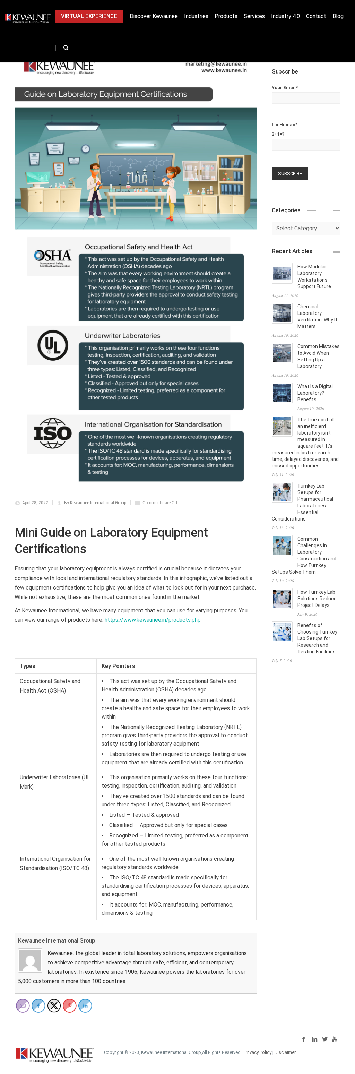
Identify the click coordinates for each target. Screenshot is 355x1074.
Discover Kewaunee (154, 16)
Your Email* (285, 87)
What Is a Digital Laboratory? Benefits (315, 393)
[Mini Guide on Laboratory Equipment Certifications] (136, 272)
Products (226, 16)
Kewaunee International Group (56, 940)
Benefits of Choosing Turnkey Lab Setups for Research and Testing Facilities (317, 638)
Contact (316, 16)
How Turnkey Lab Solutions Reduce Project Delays (317, 598)
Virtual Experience (89, 16)
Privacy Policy (258, 1052)
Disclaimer (285, 1052)
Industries (196, 16)
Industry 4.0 (285, 16)
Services (254, 16)
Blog (338, 16)
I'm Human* (284, 129)
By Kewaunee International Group (95, 502)
